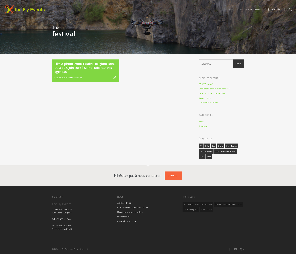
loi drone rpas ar (228, 151)
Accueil (231, 9)
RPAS (239, 9)
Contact (248, 9)
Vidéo (209, 157)
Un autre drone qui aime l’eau (212, 93)
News (257, 9)
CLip (213, 146)
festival (234, 146)
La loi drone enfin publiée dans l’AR (214, 88)
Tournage (203, 126)
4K (201, 146)
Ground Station (206, 151)
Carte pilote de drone (208, 102)
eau (227, 146)
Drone (220, 146)
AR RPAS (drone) (206, 84)
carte (207, 146)
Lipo (217, 151)
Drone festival (205, 98)
